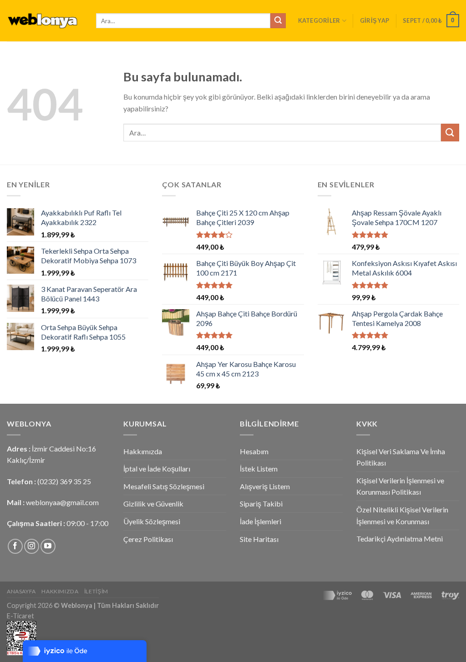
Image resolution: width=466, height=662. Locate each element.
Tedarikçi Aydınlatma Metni (399, 538)
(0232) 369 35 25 (64, 481)
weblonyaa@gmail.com (62, 502)
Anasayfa (21, 591)
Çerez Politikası (148, 539)
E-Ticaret (20, 616)
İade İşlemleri (260, 521)
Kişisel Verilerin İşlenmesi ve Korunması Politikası (400, 486)
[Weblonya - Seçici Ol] (44, 20)
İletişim (96, 591)
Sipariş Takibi (261, 503)
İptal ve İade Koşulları (156, 468)
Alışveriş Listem (265, 486)
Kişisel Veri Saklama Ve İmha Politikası (400, 457)
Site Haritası (259, 539)
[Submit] (450, 132)
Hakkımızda (142, 451)
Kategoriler (319, 20)
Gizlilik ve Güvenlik (153, 503)
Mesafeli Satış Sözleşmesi (163, 486)
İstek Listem (259, 468)
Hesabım (254, 451)
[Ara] (278, 21)
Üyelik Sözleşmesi (151, 521)
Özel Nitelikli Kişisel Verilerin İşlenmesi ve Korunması (402, 515)
